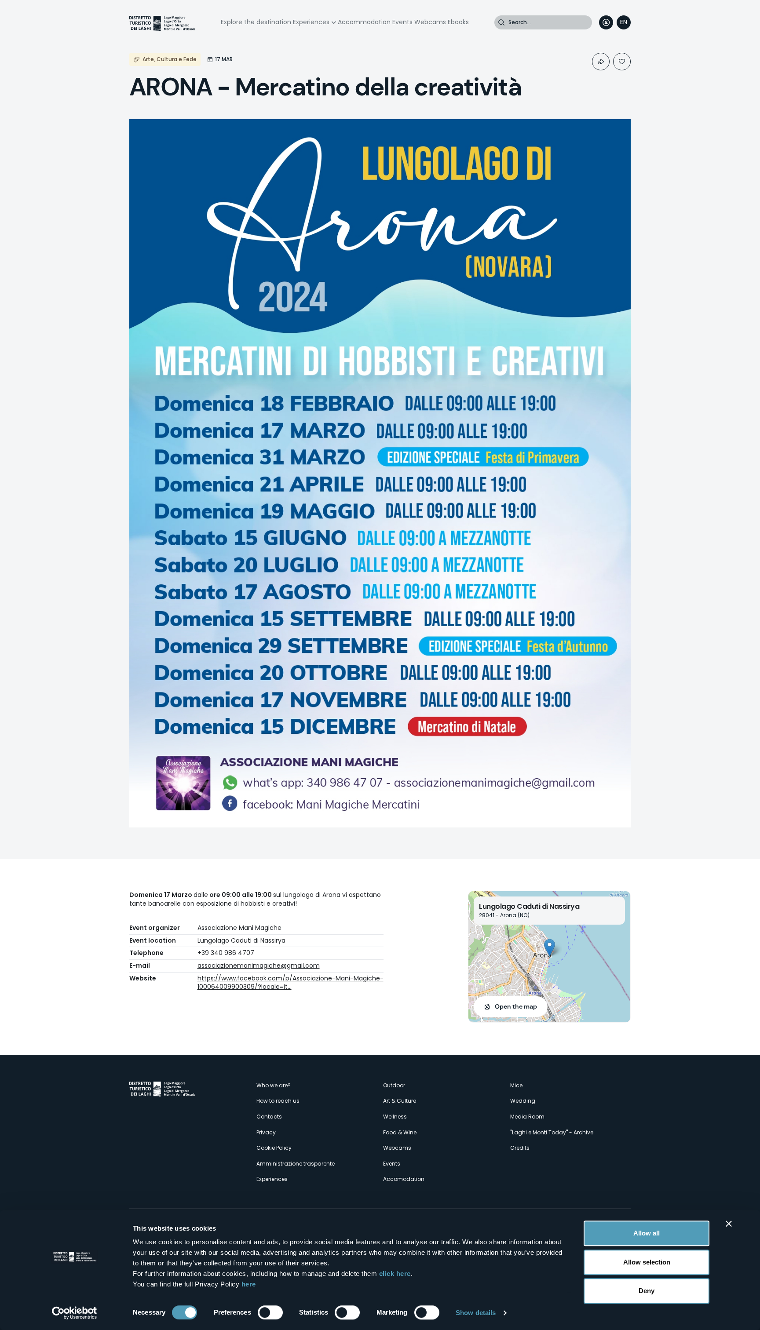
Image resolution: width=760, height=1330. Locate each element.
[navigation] (624, 22)
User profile (606, 22)
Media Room (527, 1116)
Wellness (395, 1116)
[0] (622, 61)
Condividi (601, 61)
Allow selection (646, 1262)
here (248, 1284)
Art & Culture (399, 1100)
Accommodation (364, 22)
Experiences (311, 22)
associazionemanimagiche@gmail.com (258, 965)
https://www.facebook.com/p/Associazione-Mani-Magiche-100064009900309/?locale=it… (290, 982)
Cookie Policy (274, 1147)
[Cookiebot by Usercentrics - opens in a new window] (74, 1312)
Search (501, 22)
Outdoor (394, 1085)
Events (402, 22)
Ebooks (458, 22)
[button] (549, 948)
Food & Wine (400, 1132)
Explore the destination (256, 22)
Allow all (646, 1233)
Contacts (269, 1116)
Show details (476, 1312)
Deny (646, 1290)
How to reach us (278, 1100)
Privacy (266, 1132)
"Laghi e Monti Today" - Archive (551, 1132)
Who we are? (273, 1085)
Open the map (516, 1006)
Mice (516, 1085)
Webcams (430, 22)
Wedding (522, 1100)
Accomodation (403, 1179)
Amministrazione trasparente (295, 1163)
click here (395, 1273)
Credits (520, 1147)
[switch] (270, 1312)
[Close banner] (729, 1224)
